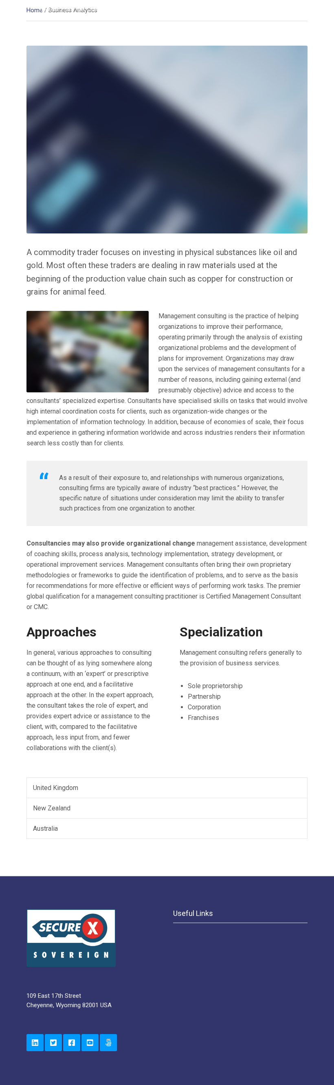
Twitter (53, 1042)
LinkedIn (35, 1042)
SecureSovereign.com (108, 1042)
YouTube (90, 1042)
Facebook (71, 1042)
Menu (290, 38)
